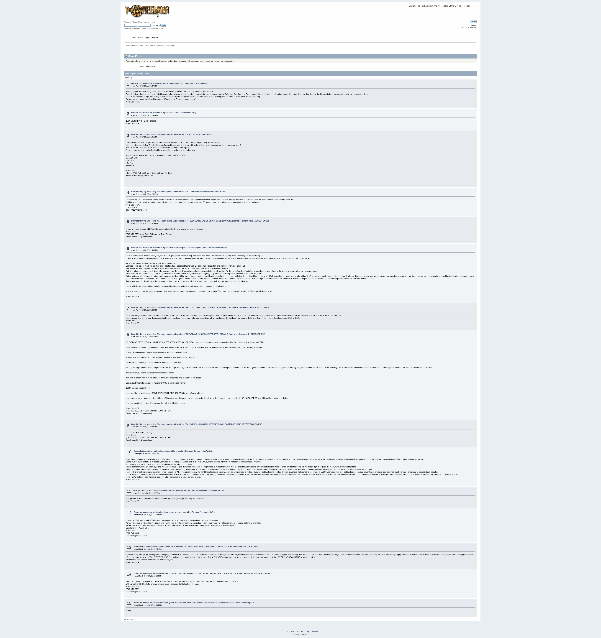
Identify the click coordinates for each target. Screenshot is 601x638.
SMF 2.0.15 (290, 632)
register (153, 22)
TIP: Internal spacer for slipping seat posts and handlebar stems (198, 248)
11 (138, 78)
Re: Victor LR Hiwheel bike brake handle (206, 490)
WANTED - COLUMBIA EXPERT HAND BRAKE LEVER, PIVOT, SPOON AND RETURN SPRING (229, 573)
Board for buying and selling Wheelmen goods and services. (158, 134)
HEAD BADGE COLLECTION (198, 134)
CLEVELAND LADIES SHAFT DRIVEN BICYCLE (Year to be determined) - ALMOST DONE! (225, 334)
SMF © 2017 (300, 632)
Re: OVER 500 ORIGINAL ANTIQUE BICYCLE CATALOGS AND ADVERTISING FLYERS (224, 424)
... (136, 78)
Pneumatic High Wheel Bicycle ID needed (188, 83)
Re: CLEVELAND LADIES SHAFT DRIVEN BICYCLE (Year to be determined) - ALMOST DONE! (227, 221)
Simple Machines (312, 632)
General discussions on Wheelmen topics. (150, 83)
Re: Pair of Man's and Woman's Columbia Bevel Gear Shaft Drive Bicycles (221, 603)
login (145, 22)
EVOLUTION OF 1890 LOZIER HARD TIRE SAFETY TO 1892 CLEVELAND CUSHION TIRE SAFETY (215, 547)
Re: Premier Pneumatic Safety (201, 512)
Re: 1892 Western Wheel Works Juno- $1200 (206, 192)
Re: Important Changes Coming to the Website (192, 451)
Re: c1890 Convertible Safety (183, 113)
